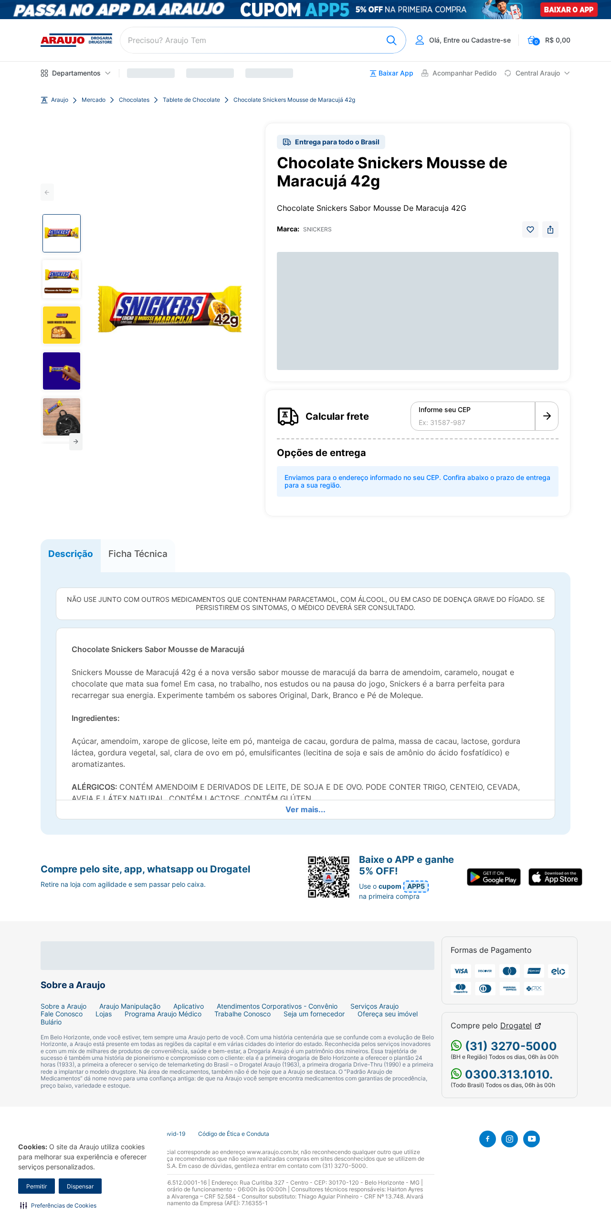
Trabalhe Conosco (242, 1014)
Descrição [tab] (70, 553)
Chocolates (134, 100)
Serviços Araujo (374, 1006)
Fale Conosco (62, 1014)
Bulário (51, 1022)
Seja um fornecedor (314, 1014)
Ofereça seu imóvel (388, 1014)
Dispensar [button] (80, 1186)
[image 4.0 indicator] (61, 371)
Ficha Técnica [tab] (138, 553)
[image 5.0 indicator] (61, 417)
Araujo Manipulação (129, 1006)
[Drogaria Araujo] (76, 40)
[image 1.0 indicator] (61, 233)
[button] (58, 1205)
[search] (263, 40)
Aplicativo (188, 1006)
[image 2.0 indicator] (61, 279)
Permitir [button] (36, 1186)
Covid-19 (172, 1134)
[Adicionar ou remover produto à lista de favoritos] (530, 229)
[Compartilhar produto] (550, 229)
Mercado (93, 100)
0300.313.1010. (507, 1074)
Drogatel (516, 1025)
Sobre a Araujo (63, 1006)
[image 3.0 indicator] (61, 325)
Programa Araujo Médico (163, 1014)
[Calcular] (546, 416)
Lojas (103, 1014)
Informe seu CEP (445, 410)
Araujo (59, 100)
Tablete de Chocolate (191, 100)
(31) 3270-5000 (509, 1046)
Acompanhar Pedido (464, 73)
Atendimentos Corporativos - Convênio (277, 1006)
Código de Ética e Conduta (233, 1134)
